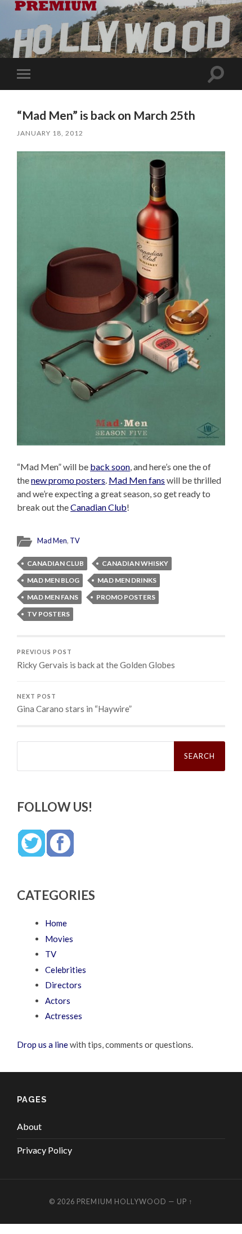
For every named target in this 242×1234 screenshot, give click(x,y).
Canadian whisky (135, 563)
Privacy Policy (44, 1150)
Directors (63, 985)
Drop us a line (42, 1044)
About (29, 1126)
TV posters (48, 614)
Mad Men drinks (126, 580)
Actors (57, 1001)
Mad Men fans (137, 480)
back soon (110, 466)
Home (56, 923)
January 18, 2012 (50, 133)
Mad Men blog (53, 580)
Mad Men (52, 540)
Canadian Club (98, 507)
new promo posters (68, 480)
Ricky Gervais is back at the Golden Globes (96, 659)
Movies (59, 939)
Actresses (63, 1016)
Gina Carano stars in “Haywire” (74, 703)
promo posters (125, 597)
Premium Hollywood (122, 1201)
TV (75, 540)
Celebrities (65, 970)
